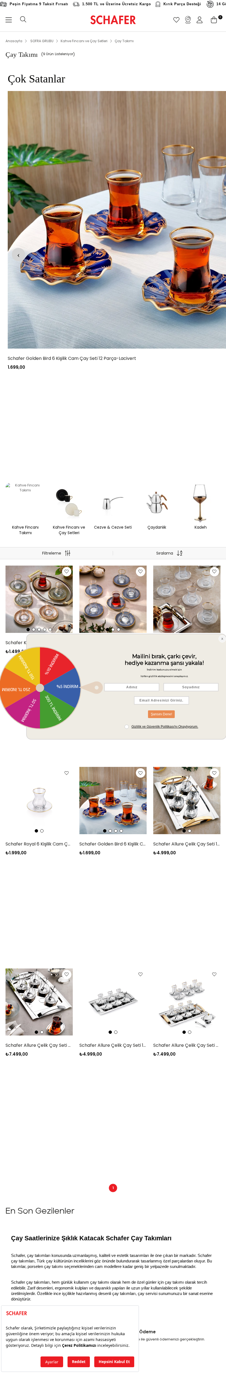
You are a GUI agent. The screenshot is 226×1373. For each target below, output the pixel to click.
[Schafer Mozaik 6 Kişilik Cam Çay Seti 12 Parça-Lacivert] (113, 599)
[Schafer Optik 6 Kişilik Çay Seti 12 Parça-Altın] (186, 599)
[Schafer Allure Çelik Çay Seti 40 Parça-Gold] (186, 1002)
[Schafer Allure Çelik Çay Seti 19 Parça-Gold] (186, 800)
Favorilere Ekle (66, 571)
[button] (28, 629)
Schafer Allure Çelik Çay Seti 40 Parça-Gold (186, 1045)
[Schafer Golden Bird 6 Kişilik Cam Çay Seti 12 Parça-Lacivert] (113, 800)
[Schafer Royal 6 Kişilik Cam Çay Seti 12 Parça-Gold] (39, 800)
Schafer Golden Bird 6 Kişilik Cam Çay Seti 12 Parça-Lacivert (113, 844)
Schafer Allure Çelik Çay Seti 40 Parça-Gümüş (39, 1045)
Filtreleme (51, 553)
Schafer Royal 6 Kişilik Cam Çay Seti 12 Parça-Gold (39, 844)
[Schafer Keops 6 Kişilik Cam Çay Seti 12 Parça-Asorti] (39, 599)
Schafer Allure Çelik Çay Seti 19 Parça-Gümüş (113, 1045)
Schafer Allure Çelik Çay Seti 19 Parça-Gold (186, 844)
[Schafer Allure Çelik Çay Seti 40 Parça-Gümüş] (39, 1002)
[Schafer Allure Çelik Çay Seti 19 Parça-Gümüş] (113, 1002)
